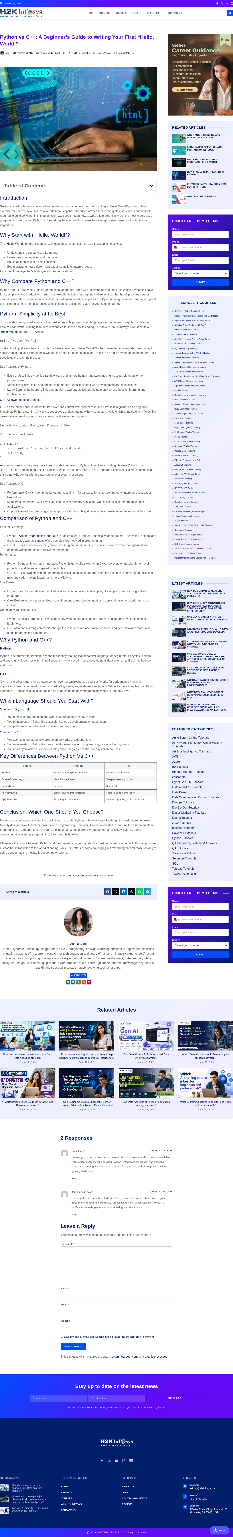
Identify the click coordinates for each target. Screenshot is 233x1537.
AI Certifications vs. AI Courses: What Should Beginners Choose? (207, 644)
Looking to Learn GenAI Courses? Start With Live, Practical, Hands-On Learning (206, 707)
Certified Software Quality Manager (189, 511)
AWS (175, 756)
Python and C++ (87, 875)
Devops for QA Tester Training (187, 469)
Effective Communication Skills (187, 460)
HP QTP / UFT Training (184, 488)
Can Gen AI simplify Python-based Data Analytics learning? (208, 618)
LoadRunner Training (183, 423)
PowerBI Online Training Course (188, 539)
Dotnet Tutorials (182, 817)
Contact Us (174, 13)
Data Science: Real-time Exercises (189, 493)
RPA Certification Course (185, 399)
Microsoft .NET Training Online (188, 344)
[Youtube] (131, 1460)
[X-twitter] (109, 1460)
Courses (121, 13)
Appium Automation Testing (186, 455)
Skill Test (153, 13)
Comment (67, 1244)
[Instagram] (124, 1460)
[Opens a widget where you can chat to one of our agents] (219, 1530)
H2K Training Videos (134, 1498)
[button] (230, 13)
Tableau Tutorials (183, 868)
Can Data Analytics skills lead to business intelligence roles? (207, 670)
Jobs (125, 1492)
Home (90, 13)
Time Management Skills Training (189, 413)
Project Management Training (187, 427)
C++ (58, 843)
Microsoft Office (181, 437)
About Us (104, 13)
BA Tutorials (180, 766)
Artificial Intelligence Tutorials (191, 751)
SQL (175, 863)
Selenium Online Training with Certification (192, 325)
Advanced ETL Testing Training (188, 474)
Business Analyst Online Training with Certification (196, 316)
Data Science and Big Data (186, 502)
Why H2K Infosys (71, 1504)
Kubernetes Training (183, 418)
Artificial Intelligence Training (186, 358)
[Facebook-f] (102, 1460)
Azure (176, 761)
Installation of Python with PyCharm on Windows (205, 148)
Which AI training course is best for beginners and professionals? (207, 683)
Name (175, 228)
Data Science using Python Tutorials (195, 797)
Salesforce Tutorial (184, 853)
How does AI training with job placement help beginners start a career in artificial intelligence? (206, 607)
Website (65, 1320)
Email (175, 254)
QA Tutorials (180, 848)
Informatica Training (183, 479)
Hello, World (15, 243)
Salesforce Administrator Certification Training (194, 362)
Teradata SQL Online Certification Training (193, 548)
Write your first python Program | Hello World (202, 160)
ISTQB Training (181, 521)
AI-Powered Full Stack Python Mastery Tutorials (197, 744)
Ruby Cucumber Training (185, 409)
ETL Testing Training (183, 497)
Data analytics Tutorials (187, 787)
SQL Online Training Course (186, 544)
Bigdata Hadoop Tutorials (188, 771)
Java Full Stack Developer (186, 334)
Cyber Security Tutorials (187, 782)
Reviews (127, 1504)
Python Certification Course (186, 330)
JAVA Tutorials (181, 822)
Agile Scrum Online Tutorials (190, 737)
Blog (135, 13)
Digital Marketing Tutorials (189, 812)
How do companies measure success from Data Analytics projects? (206, 593)
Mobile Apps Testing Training (187, 432)
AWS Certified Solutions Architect (188, 381)
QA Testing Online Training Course (189, 311)
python (73, 875)
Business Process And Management (190, 404)
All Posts (78, 975)
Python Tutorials (79, 53)
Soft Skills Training (182, 507)
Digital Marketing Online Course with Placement (195, 558)
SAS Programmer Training (186, 483)
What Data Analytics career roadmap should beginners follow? (205, 695)
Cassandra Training (183, 530)
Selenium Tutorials (184, 858)
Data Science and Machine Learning (190, 395)
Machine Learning (182, 390)
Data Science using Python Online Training (193, 339)
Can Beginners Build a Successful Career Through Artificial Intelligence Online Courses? (206, 658)
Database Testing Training (186, 446)
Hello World (59, 875)
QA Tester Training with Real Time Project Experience (198, 376)
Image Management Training (187, 516)
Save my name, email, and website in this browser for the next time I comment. (109, 1336)
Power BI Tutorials (184, 833)
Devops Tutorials (183, 802)
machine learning (183, 827)
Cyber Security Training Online (188, 553)
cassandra (179, 777)
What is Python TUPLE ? (201, 196)
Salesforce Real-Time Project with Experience (194, 525)
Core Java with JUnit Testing (187, 441)
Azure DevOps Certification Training (190, 367)
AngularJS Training (182, 465)
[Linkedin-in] (116, 1460)
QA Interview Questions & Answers (194, 843)
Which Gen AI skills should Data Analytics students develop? (207, 630)
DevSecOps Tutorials (186, 807)
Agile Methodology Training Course (189, 386)
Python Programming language (38, 535)
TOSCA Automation (185, 873)
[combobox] (176, 247)
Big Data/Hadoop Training (185, 348)
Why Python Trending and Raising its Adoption (203, 136)
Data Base (179, 792)
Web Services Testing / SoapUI (188, 535)
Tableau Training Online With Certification (192, 353)
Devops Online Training (184, 451)
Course (176, 267)
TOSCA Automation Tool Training (188, 372)
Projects (128, 1486)
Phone (175, 241)
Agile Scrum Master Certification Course (192, 320)
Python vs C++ (105, 875)
